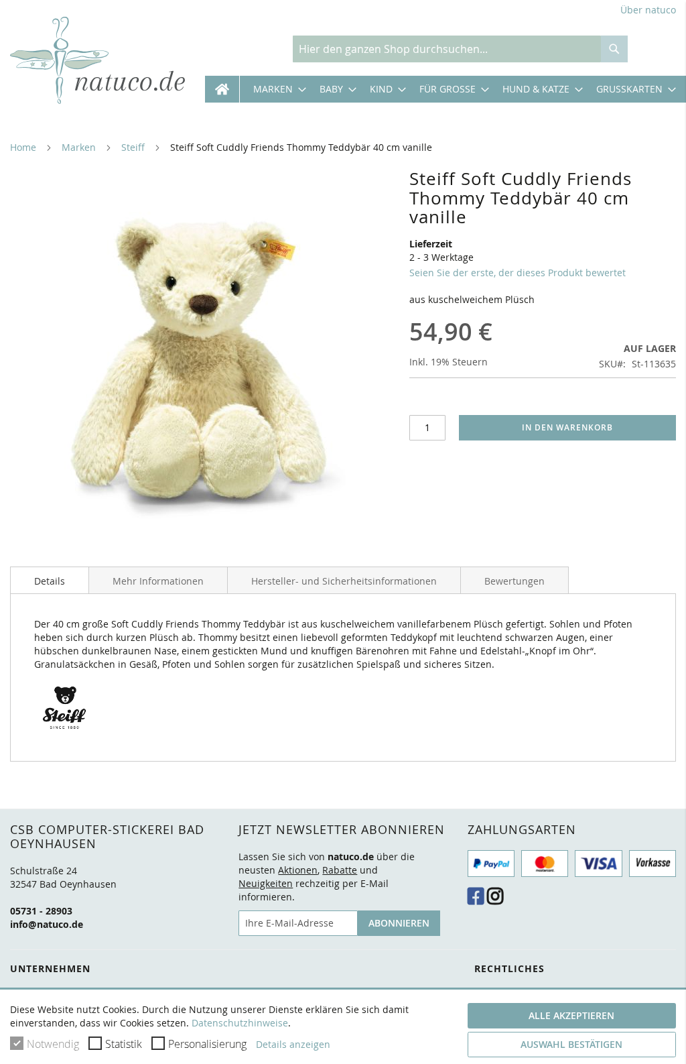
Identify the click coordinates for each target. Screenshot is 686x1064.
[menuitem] (273, 89)
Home (23, 147)
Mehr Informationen (158, 581)
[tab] (49, 580)
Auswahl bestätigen (571, 1044)
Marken (79, 147)
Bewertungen (514, 581)
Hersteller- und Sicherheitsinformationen (344, 581)
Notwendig (53, 1044)
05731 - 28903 (41, 910)
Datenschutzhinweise (240, 1022)
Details (49, 581)
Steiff (133, 147)
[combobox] (447, 49)
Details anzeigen (293, 1044)
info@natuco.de (46, 924)
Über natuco (648, 9)
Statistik (123, 1044)
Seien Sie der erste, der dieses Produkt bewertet (517, 272)
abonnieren (398, 923)
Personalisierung (207, 1044)
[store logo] (97, 60)
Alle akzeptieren (571, 1015)
